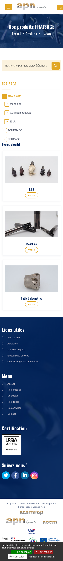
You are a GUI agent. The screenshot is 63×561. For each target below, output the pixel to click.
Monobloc (15, 104)
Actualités (12, 343)
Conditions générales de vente (23, 361)
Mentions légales (16, 349)
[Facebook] (15, 475)
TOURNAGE (15, 130)
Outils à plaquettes (20, 112)
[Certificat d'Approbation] (11, 444)
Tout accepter (23, 552)
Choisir (31, 195)
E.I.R (13, 121)
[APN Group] (31, 7)
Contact (11, 413)
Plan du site (13, 337)
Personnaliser (17, 556)
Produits (31, 33)
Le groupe (12, 395)
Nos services (14, 407)
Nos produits (14, 389)
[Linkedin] (25, 475)
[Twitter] (6, 475)
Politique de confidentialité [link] (42, 556)
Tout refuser (45, 552)
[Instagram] (34, 475)
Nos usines (13, 401)
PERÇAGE (14, 139)
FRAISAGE (9, 84)
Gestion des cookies (18, 355)
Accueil (16, 33)
